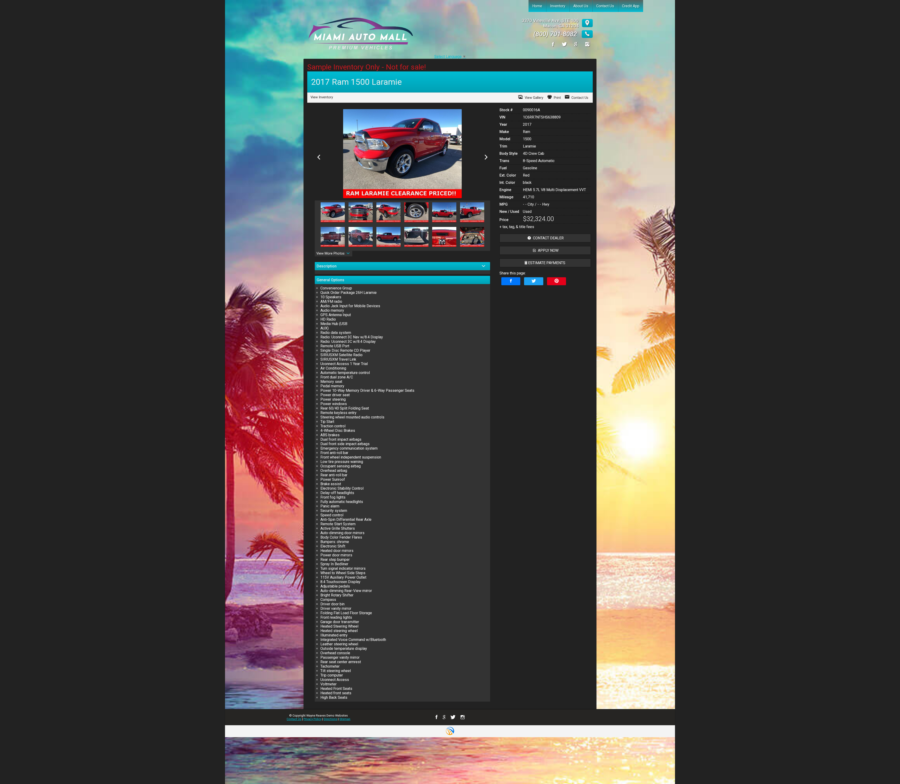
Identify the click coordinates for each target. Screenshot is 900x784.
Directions (330, 719)
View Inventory (322, 97)
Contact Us (294, 719)
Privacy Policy (313, 719)
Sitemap (344, 719)
